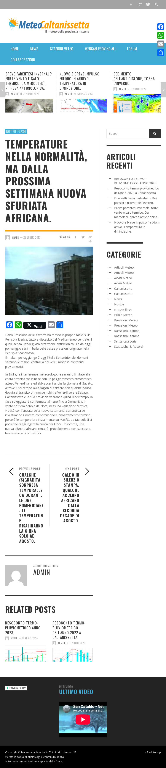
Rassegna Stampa (126, 331)
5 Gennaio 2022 (87, 89)
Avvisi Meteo (123, 278)
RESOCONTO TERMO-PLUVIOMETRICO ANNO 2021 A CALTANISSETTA (141, 78)
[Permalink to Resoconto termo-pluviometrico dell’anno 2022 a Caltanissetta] (73, 655)
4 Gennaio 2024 (28, 638)
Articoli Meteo (124, 267)
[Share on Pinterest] (90, 241)
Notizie (119, 304)
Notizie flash (16, 131)
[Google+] (139, 4)
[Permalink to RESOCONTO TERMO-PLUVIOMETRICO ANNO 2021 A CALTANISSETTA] (141, 103)
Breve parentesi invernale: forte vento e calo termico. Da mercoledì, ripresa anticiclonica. (136, 212)
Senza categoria (125, 341)
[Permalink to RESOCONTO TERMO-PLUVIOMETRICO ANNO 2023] (25, 652)
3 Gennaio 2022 (141, 89)
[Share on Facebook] (75, 237)
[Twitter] (148, 4)
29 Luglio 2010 (31, 237)
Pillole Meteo (123, 315)
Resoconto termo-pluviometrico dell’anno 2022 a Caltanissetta (69, 630)
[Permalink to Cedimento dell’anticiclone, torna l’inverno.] (87, 103)
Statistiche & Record (128, 346)
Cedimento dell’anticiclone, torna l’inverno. (84, 78)
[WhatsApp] (160, 35)
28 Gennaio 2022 (34, 93)
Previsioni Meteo (126, 320)
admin (18, 93)
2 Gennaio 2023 (76, 643)
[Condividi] (160, 52)
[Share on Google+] (90, 237)
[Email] (160, 44)
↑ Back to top (153, 752)
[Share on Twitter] (83, 237)
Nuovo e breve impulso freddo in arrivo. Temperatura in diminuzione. (30, 81)
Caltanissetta (123, 288)
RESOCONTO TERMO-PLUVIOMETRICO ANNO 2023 (23, 627)
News (118, 299)
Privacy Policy (18, 687)
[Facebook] (131, 4)
